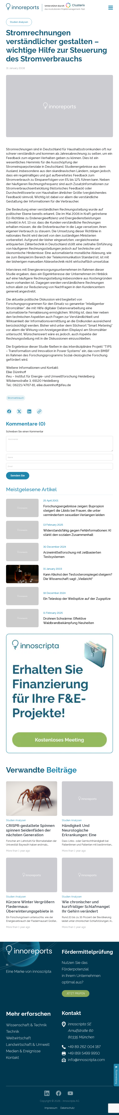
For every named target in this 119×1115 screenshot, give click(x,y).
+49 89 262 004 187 (84, 1046)
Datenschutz (67, 1107)
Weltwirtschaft (18, 1038)
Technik (12, 1031)
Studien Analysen (19, 22)
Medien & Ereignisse (23, 1051)
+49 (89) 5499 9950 (84, 1053)
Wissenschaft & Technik (26, 1025)
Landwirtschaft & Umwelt (28, 1044)
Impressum (51, 1107)
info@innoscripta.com (86, 1059)
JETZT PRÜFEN (75, 993)
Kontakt (12, 1057)
